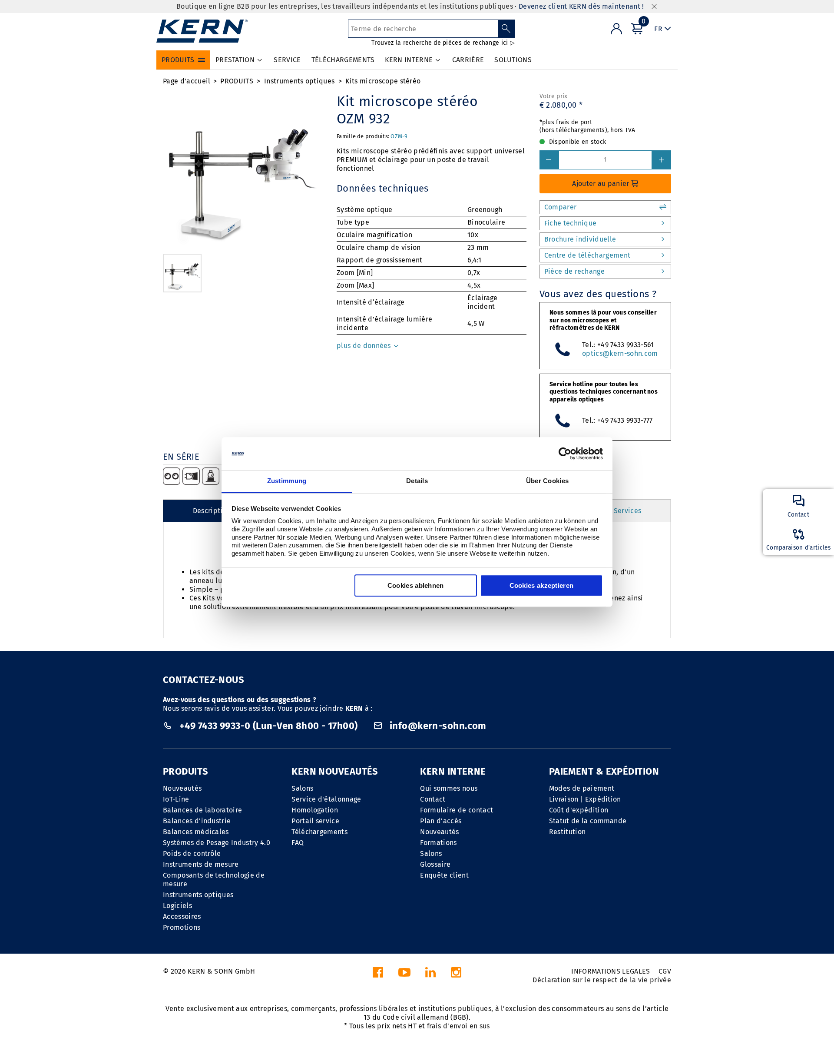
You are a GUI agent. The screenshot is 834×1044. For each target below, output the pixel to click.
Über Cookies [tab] (547, 481)
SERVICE (287, 60)
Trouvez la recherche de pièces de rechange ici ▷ (442, 42)
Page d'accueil (186, 81)
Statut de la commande (588, 821)
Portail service (315, 821)
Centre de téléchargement (587, 255)
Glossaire (435, 864)
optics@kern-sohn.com (620, 353)
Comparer (560, 207)
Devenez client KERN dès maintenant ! (581, 6)
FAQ (297, 843)
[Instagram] (456, 974)
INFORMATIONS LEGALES (610, 971)
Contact (432, 799)
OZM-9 (399, 136)
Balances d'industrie (197, 821)
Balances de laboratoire (202, 810)
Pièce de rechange (574, 271)
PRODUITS (236, 81)
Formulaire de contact (456, 810)
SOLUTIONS (513, 60)
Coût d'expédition (578, 810)
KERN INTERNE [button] (409, 60)
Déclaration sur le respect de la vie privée (602, 980)
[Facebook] (378, 974)
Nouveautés (182, 788)
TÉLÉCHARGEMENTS (343, 60)
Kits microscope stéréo (382, 81)
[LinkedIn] (430, 974)
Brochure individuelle (580, 239)
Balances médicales (196, 832)
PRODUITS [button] (178, 60)
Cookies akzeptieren (542, 586)
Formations (438, 843)
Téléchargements (319, 832)
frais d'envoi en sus (458, 1026)
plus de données (365, 345)
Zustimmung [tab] (287, 481)
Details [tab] (417, 481)
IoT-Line (176, 799)
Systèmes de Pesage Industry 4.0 (216, 843)
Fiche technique (570, 223)
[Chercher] (506, 29)
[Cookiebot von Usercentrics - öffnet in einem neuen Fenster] (565, 453)
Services (628, 511)
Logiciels (177, 905)
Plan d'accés (440, 821)
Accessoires (182, 916)
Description (212, 511)
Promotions (181, 927)
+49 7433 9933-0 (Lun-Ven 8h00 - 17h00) (268, 726)
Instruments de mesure (201, 864)
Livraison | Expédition (585, 799)
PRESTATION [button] (235, 60)
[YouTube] (404, 974)
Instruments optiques (299, 81)
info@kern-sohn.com (436, 726)
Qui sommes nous (448, 788)
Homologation (314, 810)
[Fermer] (654, 7)
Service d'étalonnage (326, 799)
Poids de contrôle (192, 853)
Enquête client (444, 875)
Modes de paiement (581, 788)
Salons (302, 788)
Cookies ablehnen (415, 586)
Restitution (567, 832)
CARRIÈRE (468, 60)
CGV (665, 971)
